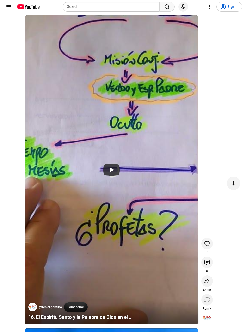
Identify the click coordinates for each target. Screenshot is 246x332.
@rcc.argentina (50, 307)
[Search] (167, 7)
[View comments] (207, 262)
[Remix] (207, 300)
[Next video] (233, 183)
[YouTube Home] (28, 6)
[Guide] (9, 7)
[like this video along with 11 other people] (207, 243)
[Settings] (210, 7)
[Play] (111, 170)
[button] (32, 307)
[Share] (207, 281)
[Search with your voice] (183, 7)
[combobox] (112, 7)
